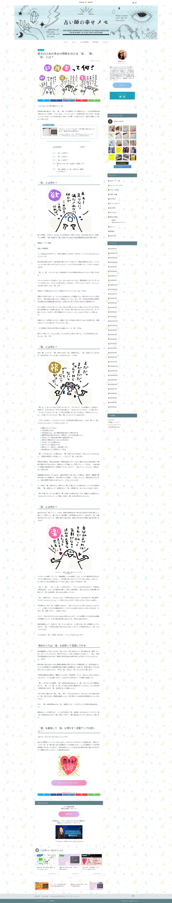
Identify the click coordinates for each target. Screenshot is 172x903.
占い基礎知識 (84, 42)
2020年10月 (114, 375)
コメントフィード (115, 424)
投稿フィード (113, 422)
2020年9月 (113, 380)
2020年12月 (114, 366)
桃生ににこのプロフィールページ (69, 823)
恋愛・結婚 (41, 50)
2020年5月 (113, 398)
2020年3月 (113, 407)
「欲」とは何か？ (62, 153)
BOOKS (112, 208)
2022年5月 (113, 298)
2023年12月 (114, 253)
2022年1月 (113, 316)
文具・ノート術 (115, 181)
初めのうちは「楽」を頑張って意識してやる (70, 165)
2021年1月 (113, 362)
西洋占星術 (113, 217)
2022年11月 (114, 289)
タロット (113, 226)
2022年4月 (113, 303)
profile (122, 85)
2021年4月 (113, 348)
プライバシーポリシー (41, 900)
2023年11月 (114, 257)
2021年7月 (113, 334)
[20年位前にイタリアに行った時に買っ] (119, 143)
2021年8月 (113, 330)
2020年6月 (113, 393)
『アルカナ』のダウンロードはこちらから (68, 841)
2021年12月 (114, 321)
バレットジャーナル (116, 185)
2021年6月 (113, 339)
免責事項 (52, 900)
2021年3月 (113, 352)
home (65, 42)
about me (113, 235)
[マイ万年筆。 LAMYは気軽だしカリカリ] (133, 143)
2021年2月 (113, 357)
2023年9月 (113, 267)
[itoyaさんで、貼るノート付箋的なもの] (133, 157)
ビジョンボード (115, 203)
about (74, 42)
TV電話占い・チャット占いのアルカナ (65, 821)
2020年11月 (114, 371)
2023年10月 (114, 262)
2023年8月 (113, 271)
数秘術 (112, 231)
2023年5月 (113, 280)
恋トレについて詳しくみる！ (68, 783)
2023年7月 (113, 276)
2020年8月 (113, 384)
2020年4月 (113, 402)
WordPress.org (114, 427)
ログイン (112, 420)
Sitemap (105, 42)
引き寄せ (113, 199)
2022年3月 (113, 307)
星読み (114, 220)
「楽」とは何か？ (62, 160)
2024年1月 (113, 248)
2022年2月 (113, 312)
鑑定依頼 (95, 42)
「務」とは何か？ (62, 156)
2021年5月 (113, 343)
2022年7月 (113, 294)
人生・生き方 (114, 190)
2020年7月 (113, 389)
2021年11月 (114, 325)
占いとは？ (113, 212)
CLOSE (82, 146)
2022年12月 (114, 285)
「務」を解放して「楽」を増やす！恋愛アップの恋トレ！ (70, 170)
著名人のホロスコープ (119, 222)
